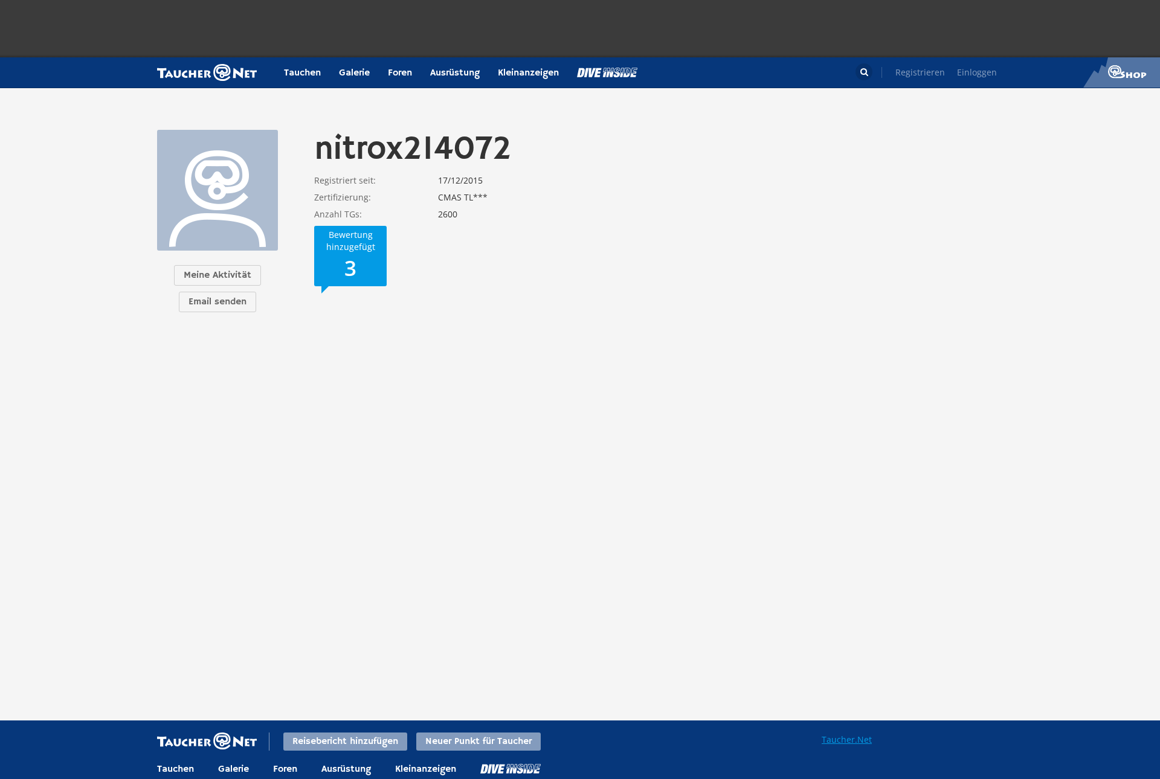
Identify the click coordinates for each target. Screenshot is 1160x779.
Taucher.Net (847, 739)
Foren (400, 73)
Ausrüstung (455, 73)
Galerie (354, 73)
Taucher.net (207, 72)
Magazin (607, 72)
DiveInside (510, 769)
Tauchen (302, 73)
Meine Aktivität (217, 275)
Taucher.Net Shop (1121, 72)
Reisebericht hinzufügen (345, 742)
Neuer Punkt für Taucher (478, 742)
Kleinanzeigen (528, 73)
